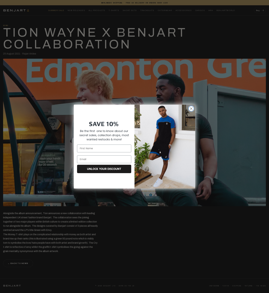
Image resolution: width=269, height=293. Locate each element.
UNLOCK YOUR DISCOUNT (104, 168)
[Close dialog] (191, 108)
